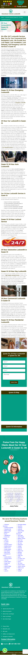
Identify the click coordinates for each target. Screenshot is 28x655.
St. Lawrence (20, 560)
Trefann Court (21, 568)
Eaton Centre (7, 552)
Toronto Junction (21, 566)
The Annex (20, 563)
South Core (20, 555)
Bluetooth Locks (6, 629)
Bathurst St (6, 532)
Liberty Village (21, 530)
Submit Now (14, 382)
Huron (5, 569)
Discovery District (8, 544)
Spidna (19, 557)
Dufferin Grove (7, 547)
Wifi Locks (5, 631)
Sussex (19, 561)
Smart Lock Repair (7, 616)
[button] (11, 457)
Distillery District (7, 546)
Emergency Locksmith (20, 102)
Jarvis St (6, 571)
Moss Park (20, 540)
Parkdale (19, 546)
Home (2, 17)
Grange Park (7, 563)
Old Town (20, 543)
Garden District (7, 561)
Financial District (8, 558)
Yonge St (20, 569)
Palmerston (20, 544)
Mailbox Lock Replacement (9, 634)
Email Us (6, 644)
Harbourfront (7, 568)
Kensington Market (22, 524)
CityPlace (6, 540)
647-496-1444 (21, 3)
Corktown (6, 543)
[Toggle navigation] (24, 12)
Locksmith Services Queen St (11, 17)
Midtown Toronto (21, 538)
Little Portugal (21, 537)
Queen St (20, 549)
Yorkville (19, 571)
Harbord (6, 564)
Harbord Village (7, 566)
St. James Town (21, 558)
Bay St (5, 534)
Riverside (20, 552)
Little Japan (20, 535)
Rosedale (20, 554)
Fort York (6, 560)
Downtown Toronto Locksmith (16, 652)
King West (20, 526)
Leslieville (20, 529)
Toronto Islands (21, 564)
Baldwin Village (7, 530)
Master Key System (7, 611)
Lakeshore (20, 527)
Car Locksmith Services (7, 147)
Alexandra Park (7, 529)
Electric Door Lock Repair (8, 614)
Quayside (20, 547)
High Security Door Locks (8, 608)
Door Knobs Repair (7, 619)
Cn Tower (6, 541)
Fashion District (7, 557)
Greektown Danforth (8, 527)
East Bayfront (7, 551)
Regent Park (20, 551)
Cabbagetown (7, 535)
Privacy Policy (6, 626)
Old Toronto (20, 541)
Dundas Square (7, 549)
